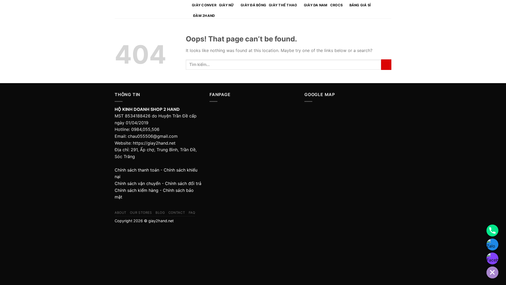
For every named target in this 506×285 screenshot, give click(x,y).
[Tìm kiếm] (381, 9)
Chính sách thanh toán (137, 170)
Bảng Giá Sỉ (360, 5)
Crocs (336, 5)
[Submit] (386, 64)
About (120, 213)
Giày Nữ (226, 5)
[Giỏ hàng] (388, 9)
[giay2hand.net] (149, 9)
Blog (160, 213)
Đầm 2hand (204, 16)
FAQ (192, 213)
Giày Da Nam (316, 5)
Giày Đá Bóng (253, 5)
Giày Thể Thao (283, 5)
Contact (176, 213)
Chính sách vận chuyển (137, 183)
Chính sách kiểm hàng (136, 190)
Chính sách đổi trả (183, 183)
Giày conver (204, 5)
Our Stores (141, 213)
